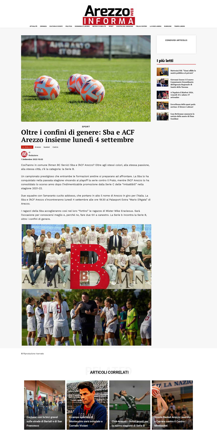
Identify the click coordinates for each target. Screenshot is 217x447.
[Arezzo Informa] (108, 15)
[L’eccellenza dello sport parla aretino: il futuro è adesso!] (163, 105)
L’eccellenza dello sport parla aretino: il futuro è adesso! (183, 105)
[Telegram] (185, 46)
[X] (168, 46)
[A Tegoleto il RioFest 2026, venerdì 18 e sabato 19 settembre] (163, 95)
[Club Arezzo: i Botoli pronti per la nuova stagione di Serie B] (129, 405)
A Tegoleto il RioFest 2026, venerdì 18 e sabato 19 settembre (182, 94)
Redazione (33, 155)
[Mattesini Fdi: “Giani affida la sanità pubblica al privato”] (163, 72)
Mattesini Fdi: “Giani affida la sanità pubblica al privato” (183, 71)
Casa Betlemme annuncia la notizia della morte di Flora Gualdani (182, 116)
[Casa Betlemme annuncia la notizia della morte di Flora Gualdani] (163, 116)
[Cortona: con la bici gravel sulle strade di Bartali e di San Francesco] (44, 405)
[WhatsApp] (179, 46)
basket (47, 147)
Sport (86, 127)
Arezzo (38, 147)
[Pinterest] (173, 46)
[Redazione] (25, 154)
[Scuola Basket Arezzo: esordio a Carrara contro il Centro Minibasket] (172, 405)
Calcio (55, 147)
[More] (191, 46)
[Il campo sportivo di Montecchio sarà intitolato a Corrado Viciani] (87, 405)
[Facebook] (162, 46)
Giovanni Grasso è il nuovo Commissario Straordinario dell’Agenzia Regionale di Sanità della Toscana (182, 83)
